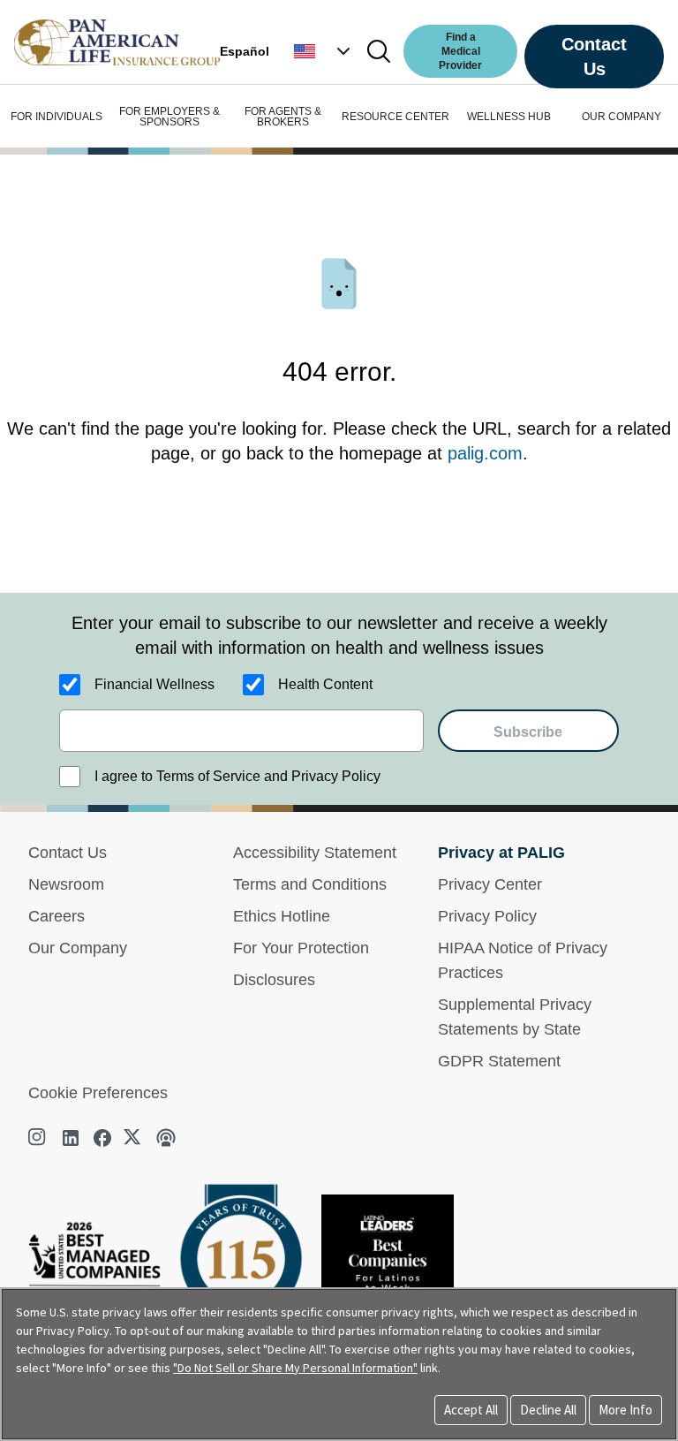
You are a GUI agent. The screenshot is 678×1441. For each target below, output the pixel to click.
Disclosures (274, 980)
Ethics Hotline (281, 916)
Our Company (77, 948)
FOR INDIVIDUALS (56, 116)
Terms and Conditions (310, 884)
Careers (56, 916)
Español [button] (244, 51)
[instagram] (38, 1137)
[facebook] (102, 1138)
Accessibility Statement (314, 852)
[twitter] (134, 1137)
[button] (324, 51)
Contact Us (594, 56)
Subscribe (527, 731)
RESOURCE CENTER (395, 116)
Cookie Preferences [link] (98, 1093)
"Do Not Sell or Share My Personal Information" (295, 1368)
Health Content (325, 684)
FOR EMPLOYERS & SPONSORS (169, 116)
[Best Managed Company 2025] (101, 1273)
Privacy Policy (487, 916)
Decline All (548, 1409)
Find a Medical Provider (460, 51)
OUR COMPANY (621, 116)
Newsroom (66, 884)
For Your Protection (301, 948)
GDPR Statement (499, 1061)
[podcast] (166, 1138)
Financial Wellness (154, 684)
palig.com (485, 453)
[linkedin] (70, 1138)
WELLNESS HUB (509, 116)
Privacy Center (490, 884)
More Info (625, 1409)
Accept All (471, 1409)
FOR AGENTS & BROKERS (283, 116)
